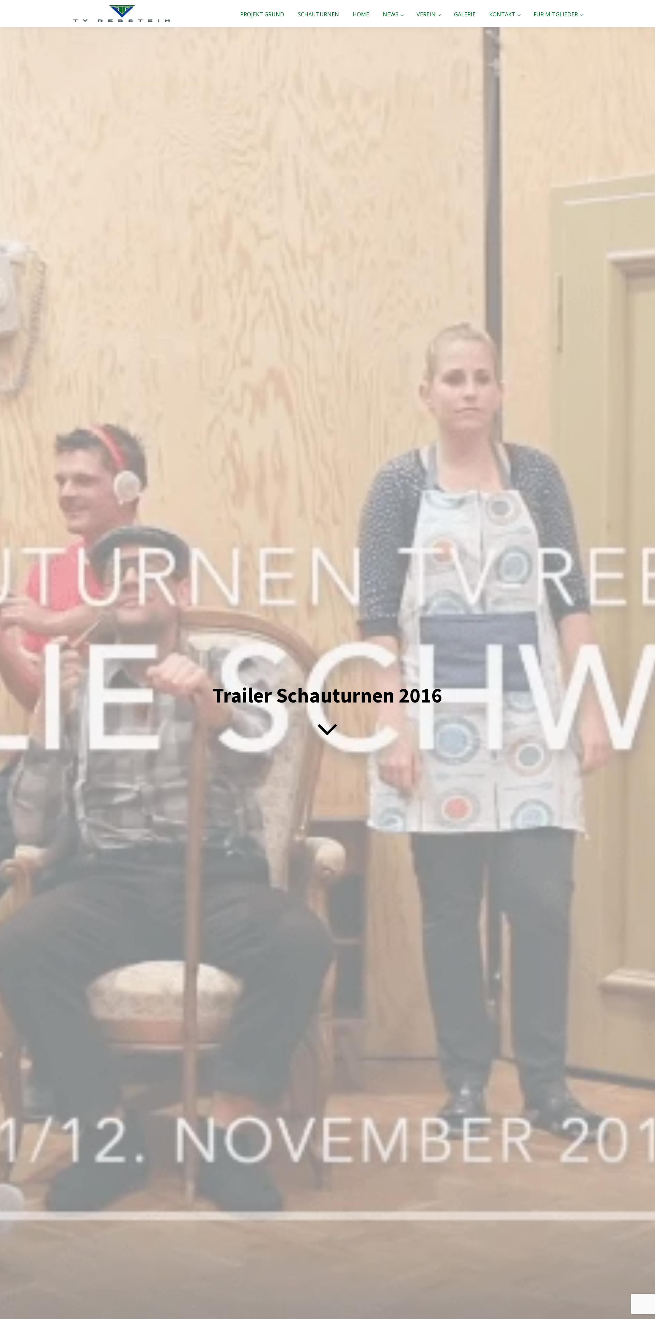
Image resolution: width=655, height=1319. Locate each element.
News (390, 14)
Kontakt (502, 14)
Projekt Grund (262, 14)
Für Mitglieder (556, 14)
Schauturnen (318, 14)
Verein (426, 14)
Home (361, 14)
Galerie (465, 14)
